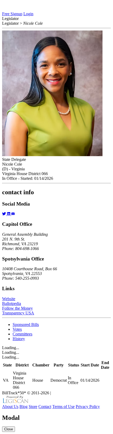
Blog (23, 406)
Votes (17, 329)
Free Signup (12, 14)
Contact (44, 406)
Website (8, 299)
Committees (22, 334)
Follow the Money (17, 308)
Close (8, 429)
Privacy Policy (88, 406)
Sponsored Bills (26, 324)
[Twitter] (4, 214)
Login (28, 14)
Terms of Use (63, 406)
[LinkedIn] (9, 214)
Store (33, 406)
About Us (10, 406)
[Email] (13, 214)
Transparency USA (18, 313)
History (19, 338)
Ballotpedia (11, 303)
